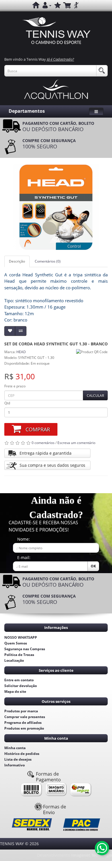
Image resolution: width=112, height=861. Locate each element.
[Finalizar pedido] (76, 5)
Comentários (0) (48, 261)
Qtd (7, 403)
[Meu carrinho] (67, 5)
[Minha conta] (46, 5)
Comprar (38, 429)
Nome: (23, 539)
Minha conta (15, 747)
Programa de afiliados (23, 722)
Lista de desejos (18, 759)
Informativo (14, 765)
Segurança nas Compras (24, 648)
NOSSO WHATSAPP (20, 637)
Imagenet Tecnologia (91, 855)
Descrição (17, 261)
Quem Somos (15, 643)
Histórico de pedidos (21, 753)
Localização (14, 660)
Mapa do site (15, 691)
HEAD (21, 351)
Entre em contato (19, 680)
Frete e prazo (15, 386)
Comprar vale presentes (24, 716)
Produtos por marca (21, 711)
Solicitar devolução (20, 685)
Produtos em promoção (24, 728)
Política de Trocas (19, 654)
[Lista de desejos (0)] (57, 5)
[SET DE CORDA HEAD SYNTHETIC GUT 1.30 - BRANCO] (56, 207)
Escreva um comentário (76, 442)
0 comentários (43, 442)
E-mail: (23, 557)
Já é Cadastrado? (60, 59)
